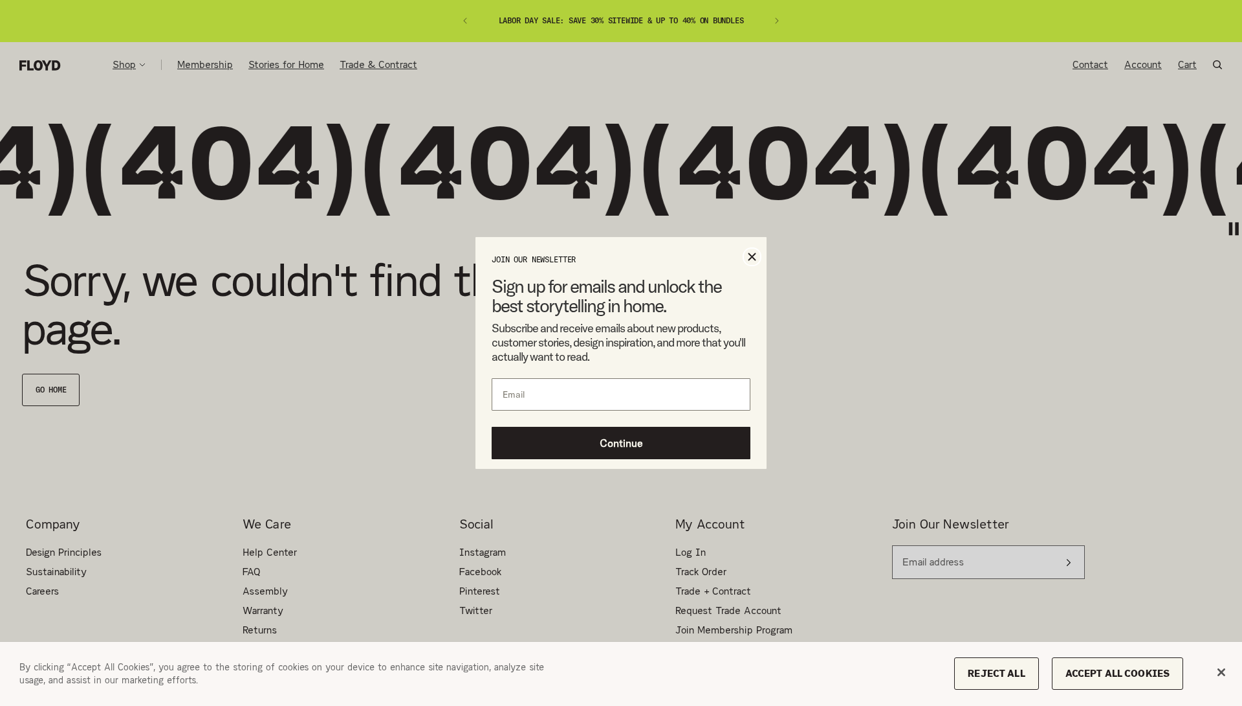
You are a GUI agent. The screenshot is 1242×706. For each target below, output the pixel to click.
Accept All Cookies (1117, 673)
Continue (621, 443)
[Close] (1221, 672)
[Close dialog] (752, 257)
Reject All (996, 673)
